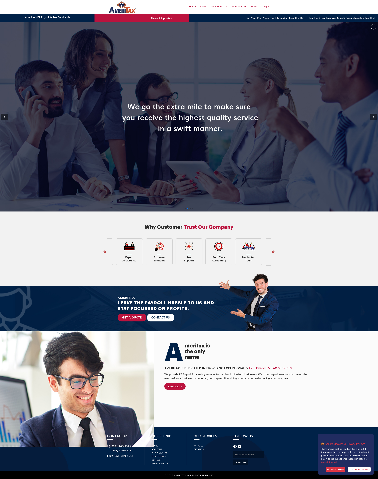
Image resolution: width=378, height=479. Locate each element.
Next (273, 252)
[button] (373, 116)
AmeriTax (180, 475)
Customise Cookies (359, 469)
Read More (175, 386)
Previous (104, 252)
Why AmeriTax (219, 6)
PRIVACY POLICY (159, 463)
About (203, 6)
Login (266, 6)
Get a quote (132, 317)
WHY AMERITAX (159, 452)
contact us (160, 317)
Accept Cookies (335, 469)
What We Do (239, 6)
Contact (254, 6)
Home (192, 6)
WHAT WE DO (158, 456)
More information (330, 462)
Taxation (199, 449)
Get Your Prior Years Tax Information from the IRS (213, 18)
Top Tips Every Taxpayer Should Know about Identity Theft (281, 18)
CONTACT (156, 459)
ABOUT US (156, 449)
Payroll (198, 445)
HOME (154, 445)
